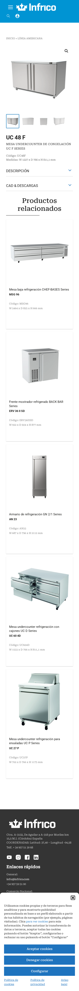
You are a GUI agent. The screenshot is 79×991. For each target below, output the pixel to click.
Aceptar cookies (39, 949)
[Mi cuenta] (17, 16)
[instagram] (18, 859)
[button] (73, 898)
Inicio (10, 38)
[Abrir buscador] (8, 16)
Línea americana (30, 38)
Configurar (39, 971)
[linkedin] (36, 859)
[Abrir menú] (10, 6)
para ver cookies (37, 921)
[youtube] (9, 859)
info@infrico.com (17, 879)
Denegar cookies (39, 960)
